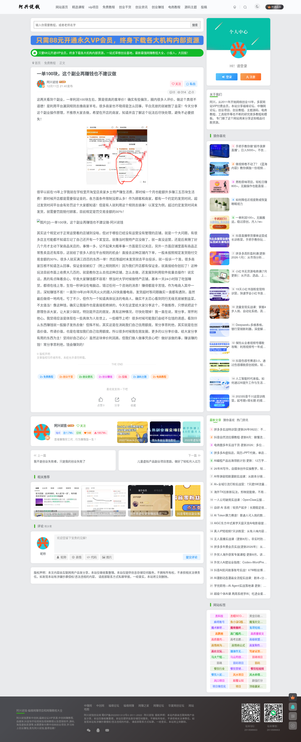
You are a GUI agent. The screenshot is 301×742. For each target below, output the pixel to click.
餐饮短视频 (257, 668)
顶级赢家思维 (257, 686)
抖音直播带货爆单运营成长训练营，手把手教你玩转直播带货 (249, 239)
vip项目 (93, 7)
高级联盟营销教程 (257, 639)
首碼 (219, 663)
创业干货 (125, 7)
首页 (37, 63)
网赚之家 (143, 705)
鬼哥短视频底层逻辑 (257, 627)
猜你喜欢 (229, 420)
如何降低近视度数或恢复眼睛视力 (249, 201)
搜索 (195, 25)
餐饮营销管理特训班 (238, 668)
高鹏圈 (219, 633)
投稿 (204, 7)
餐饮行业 (219, 668)
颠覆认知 (238, 680)
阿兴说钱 (52, 82)
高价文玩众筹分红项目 (219, 651)
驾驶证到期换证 (257, 651)
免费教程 (109, 7)
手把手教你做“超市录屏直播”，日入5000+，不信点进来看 (248, 150)
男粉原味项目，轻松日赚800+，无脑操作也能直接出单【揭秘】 (249, 186)
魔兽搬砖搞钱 (238, 627)
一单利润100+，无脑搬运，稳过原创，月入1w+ (248, 219)
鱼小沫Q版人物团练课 (238, 622)
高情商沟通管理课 (219, 645)
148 (89, 432)
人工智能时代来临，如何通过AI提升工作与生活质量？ (248, 382)
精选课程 (78, 7)
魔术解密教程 (219, 627)
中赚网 (88, 705)
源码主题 (190, 7)
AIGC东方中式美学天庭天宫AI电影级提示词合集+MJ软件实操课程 (256, 523)
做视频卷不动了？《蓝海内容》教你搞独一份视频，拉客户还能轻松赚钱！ (249, 168)
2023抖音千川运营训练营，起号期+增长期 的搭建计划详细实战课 (248, 400)
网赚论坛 (158, 705)
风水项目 (238, 674)
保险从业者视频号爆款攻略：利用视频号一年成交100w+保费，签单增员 (248, 347)
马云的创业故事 (238, 657)
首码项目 (238, 663)
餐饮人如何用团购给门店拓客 (219, 674)
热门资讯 (242, 420)
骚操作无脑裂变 (238, 651)
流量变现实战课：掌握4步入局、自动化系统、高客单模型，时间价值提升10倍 (248, 311)
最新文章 (215, 420)
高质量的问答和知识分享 (219, 639)
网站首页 (62, 7)
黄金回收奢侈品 (257, 616)
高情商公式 (238, 645)
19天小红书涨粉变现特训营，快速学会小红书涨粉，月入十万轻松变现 (248, 293)
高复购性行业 (257, 645)
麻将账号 (219, 622)
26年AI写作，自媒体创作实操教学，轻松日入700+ (246, 468)
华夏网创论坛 (176, 705)
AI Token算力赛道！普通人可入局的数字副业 (242, 515)
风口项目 (219, 680)
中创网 (100, 705)
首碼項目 (257, 657)
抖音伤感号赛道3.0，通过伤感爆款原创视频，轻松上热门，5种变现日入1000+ (249, 364)
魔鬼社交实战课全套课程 (257, 622)
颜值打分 (257, 680)
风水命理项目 (257, 674)
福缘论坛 (114, 705)
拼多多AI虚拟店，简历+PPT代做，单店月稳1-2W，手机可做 (252, 453)
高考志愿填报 (238, 639)
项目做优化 (219, 686)
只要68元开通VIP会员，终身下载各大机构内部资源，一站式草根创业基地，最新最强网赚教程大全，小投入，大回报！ (114, 53)
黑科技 (219, 616)
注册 (252, 77)
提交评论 (191, 557)
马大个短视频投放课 (219, 657)
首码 (257, 663)
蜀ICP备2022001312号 (114, 715)
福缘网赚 (128, 705)
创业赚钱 (158, 7)
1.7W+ (69, 432)
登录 (229, 77)
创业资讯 (141, 7)
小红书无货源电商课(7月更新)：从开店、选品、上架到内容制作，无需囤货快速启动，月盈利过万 (249, 277)
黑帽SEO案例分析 (238, 616)
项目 (238, 686)
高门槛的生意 (238, 633)
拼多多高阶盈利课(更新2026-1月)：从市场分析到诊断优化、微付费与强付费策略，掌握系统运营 (248, 259)
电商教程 (174, 7)
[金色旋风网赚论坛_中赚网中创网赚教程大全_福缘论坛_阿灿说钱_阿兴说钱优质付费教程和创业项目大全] (29, 6)
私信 (193, 84)
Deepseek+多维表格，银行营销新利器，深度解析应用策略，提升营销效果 (248, 329)
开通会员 (276, 7)
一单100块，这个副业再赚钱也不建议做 (76, 73)
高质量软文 (257, 633)
